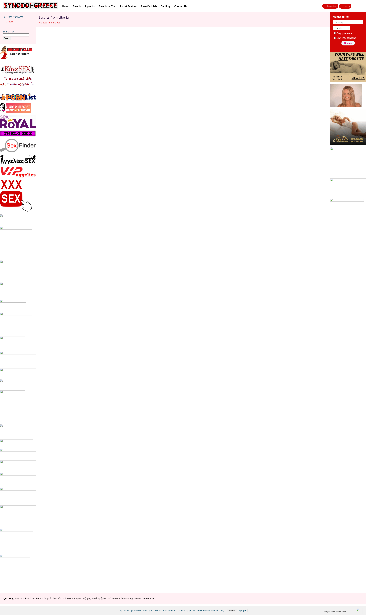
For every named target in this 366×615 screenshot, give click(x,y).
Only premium (344, 33)
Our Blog (166, 6)
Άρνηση (242, 610)
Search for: (8, 31)
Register (332, 6)
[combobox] (348, 22)
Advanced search (350, 47)
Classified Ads (149, 6)
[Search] (354, 6)
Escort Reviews (128, 6)
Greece (9, 21)
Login (347, 6)
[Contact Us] (360, 6)
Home (65, 6)
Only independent (346, 37)
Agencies (90, 6)
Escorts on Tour (108, 6)
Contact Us (180, 6)
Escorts (77, 6)
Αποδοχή (232, 610)
